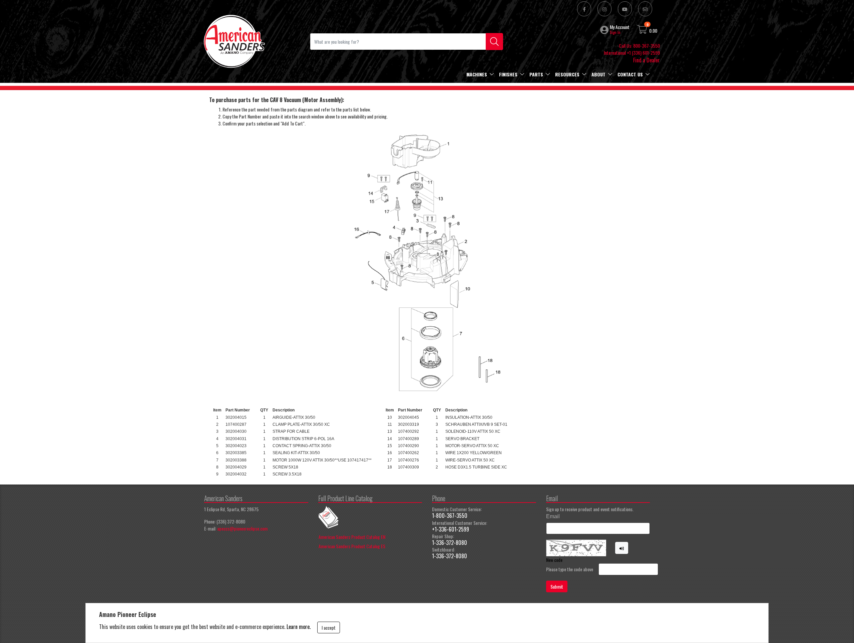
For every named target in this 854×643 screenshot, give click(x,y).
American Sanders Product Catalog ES (352, 546)
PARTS (536, 74)
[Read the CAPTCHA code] (621, 548)
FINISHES (508, 74)
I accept (329, 627)
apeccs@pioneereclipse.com (242, 528)
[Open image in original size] (234, 40)
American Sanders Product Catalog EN (352, 536)
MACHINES (476, 74)
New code (554, 559)
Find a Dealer (646, 60)
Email (553, 516)
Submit (556, 586)
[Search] (494, 41)
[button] (605, 29)
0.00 (653, 30)
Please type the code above (569, 569)
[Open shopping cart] (642, 30)
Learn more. (299, 627)
